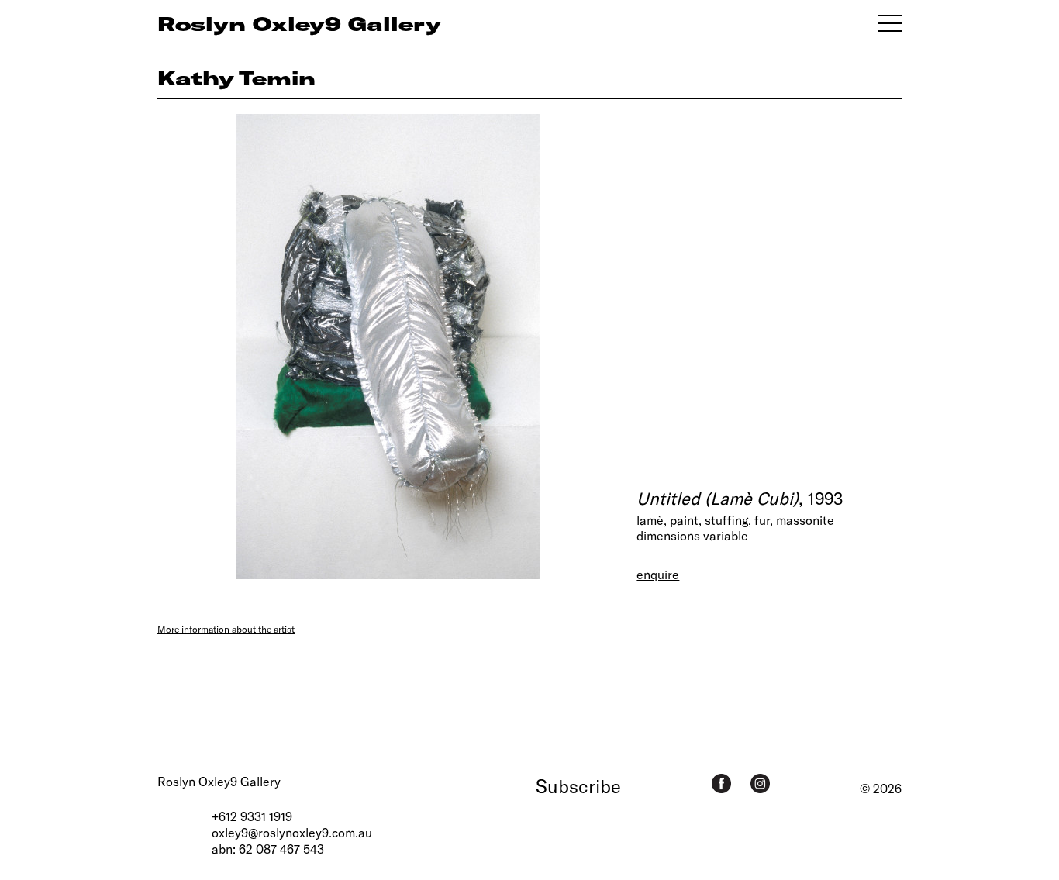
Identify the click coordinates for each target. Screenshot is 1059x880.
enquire (657, 574)
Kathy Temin (236, 77)
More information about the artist (226, 628)
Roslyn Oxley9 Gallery (219, 781)
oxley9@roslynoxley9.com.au (292, 832)
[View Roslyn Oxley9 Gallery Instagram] (760, 783)
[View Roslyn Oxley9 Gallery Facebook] (721, 783)
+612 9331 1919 (252, 816)
